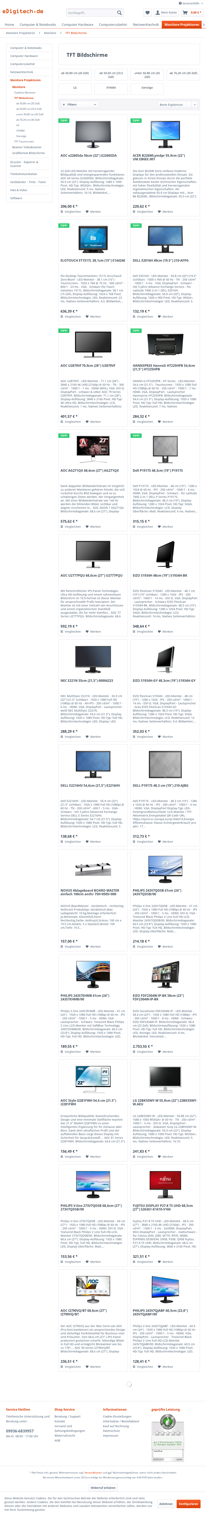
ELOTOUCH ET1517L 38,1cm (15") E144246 (93, 261)
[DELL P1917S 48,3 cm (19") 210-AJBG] (165, 764)
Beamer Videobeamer (27, 147)
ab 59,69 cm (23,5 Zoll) (29, 109)
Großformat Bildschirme (28, 153)
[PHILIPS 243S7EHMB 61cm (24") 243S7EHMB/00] (93, 974)
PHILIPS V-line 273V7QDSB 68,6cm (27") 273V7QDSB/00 (91, 1207)
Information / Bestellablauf (121, 1421)
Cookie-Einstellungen (117, 1416)
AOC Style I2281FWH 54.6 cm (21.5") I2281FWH (88, 1102)
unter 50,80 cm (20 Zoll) (29, 114)
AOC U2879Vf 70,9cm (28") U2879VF (88, 366)
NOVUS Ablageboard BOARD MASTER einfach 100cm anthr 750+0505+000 (90, 892)
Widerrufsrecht (65, 1435)
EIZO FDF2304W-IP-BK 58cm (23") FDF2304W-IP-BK (158, 997)
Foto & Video (18, 190)
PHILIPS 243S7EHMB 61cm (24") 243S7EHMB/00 (85, 997)
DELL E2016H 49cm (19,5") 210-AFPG (161, 261)
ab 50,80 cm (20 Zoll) (28, 103)
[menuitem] (95, 13)
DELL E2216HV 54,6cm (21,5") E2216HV (90, 786)
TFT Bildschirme (24, 98)
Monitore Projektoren (25, 80)
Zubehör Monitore (24, 92)
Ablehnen (166, 1504)
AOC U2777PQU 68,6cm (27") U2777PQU (92, 576)
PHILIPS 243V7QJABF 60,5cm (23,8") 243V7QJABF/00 (160, 1312)
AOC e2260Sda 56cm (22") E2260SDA (89, 156)
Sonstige (21, 136)
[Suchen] (119, 13)
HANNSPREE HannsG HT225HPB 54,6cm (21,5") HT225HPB (164, 367)
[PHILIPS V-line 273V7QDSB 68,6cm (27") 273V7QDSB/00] (93, 1185)
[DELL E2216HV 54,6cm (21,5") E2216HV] (93, 764)
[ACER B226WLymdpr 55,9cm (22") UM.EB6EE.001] (165, 134)
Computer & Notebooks (26, 48)
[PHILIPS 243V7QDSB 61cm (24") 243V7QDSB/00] (165, 869)
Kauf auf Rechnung (116, 1426)
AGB (57, 1440)
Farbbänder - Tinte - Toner (28, 182)
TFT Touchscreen (24, 141)
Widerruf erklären (103, 1488)
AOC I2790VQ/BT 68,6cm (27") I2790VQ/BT (84, 1312)
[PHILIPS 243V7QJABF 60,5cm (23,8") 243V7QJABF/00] (165, 1289)
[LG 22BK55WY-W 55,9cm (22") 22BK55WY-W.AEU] (165, 1079)
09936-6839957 (20, 1431)
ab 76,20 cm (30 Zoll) (28, 119)
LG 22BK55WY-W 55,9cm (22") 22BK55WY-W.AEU (165, 1102)
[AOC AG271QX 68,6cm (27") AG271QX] (93, 449)
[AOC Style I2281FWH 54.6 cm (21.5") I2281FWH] (93, 1079)
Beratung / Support (67, 1416)
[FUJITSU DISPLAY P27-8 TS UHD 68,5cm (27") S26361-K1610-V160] (165, 1185)
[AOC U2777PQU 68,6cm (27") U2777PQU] (93, 554)
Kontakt (60, 1421)
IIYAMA (20, 130)
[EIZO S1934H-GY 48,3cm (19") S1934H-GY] (165, 659)
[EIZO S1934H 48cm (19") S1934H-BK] (165, 554)
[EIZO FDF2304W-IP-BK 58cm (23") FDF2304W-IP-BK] (165, 974)
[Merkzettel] (147, 13)
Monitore (18, 87)
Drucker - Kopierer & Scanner (24, 164)
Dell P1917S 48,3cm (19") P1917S (158, 471)
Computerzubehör (22, 64)
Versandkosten (93, 1472)
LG (17, 125)
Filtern (71, 104)
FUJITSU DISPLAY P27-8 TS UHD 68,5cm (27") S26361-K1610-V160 (163, 1207)
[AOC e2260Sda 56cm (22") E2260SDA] (93, 134)
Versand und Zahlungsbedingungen (70, 1428)
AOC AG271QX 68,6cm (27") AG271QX (90, 471)
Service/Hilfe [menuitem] (191, 3)
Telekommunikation (23, 174)
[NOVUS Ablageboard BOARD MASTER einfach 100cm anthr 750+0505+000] (93, 869)
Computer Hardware (24, 56)
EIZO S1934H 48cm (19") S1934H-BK (160, 576)
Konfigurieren (188, 1504)
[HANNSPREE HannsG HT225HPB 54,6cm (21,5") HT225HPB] (165, 344)
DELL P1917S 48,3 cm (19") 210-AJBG (160, 786)
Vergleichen (72, 211)
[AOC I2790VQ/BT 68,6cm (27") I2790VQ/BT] (93, 1289)
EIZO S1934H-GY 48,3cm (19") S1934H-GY (164, 681)
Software (16, 198)
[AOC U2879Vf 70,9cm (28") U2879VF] (93, 344)
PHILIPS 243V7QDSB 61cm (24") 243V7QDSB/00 (157, 892)
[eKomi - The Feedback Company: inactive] (175, 1438)
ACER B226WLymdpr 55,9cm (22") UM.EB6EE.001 (159, 157)
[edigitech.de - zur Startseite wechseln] (24, 14)
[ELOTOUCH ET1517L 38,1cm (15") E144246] (93, 239)
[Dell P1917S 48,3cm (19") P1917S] (165, 449)
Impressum (110, 1435)
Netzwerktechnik (21, 72)
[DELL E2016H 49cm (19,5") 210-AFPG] (165, 239)
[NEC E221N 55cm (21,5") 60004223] (93, 659)
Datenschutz (111, 1431)
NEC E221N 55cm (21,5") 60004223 (87, 681)
